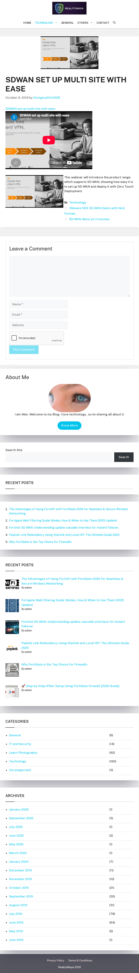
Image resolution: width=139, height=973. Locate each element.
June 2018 (16, 940)
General (67, 22)
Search (124, 457)
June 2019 (16, 922)
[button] (114, 22)
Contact (102, 22)
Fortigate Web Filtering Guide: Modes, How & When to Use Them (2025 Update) (63, 520)
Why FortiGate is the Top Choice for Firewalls (40, 542)
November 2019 (20, 879)
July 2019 (15, 914)
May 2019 (16, 931)
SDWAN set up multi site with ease (30, 108)
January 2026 (19, 809)
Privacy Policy (55, 960)
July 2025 (16, 827)
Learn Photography (23, 752)
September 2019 (21, 896)
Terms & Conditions (80, 960)
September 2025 (21, 818)
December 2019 (20, 870)
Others (82, 22)
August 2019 (18, 905)
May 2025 (16, 844)
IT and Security (20, 744)
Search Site (13, 450)
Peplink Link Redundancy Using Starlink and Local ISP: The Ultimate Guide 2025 (64, 535)
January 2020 (18, 861)
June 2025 (16, 835)
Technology (44, 22)
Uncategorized (20, 770)
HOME (27, 22)
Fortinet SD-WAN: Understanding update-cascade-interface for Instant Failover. (64, 527)
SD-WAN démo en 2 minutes (89, 219)
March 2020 (18, 853)
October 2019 (19, 888)
